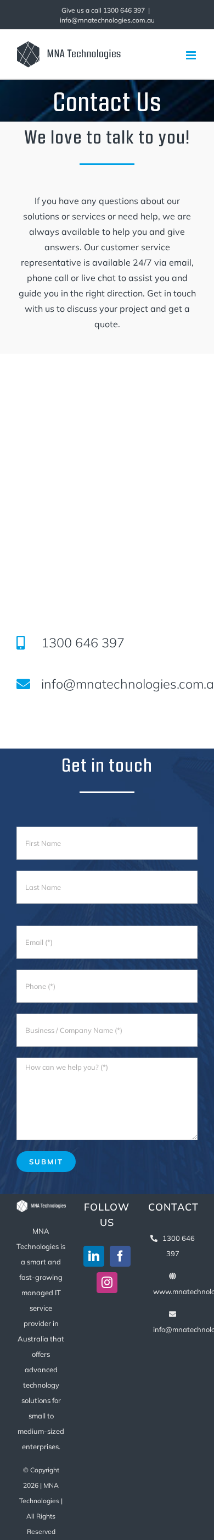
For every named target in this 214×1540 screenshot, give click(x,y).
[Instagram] (107, 1282)
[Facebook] (120, 1256)
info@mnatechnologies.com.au (107, 20)
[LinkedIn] (93, 1256)
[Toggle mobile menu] (192, 55)
